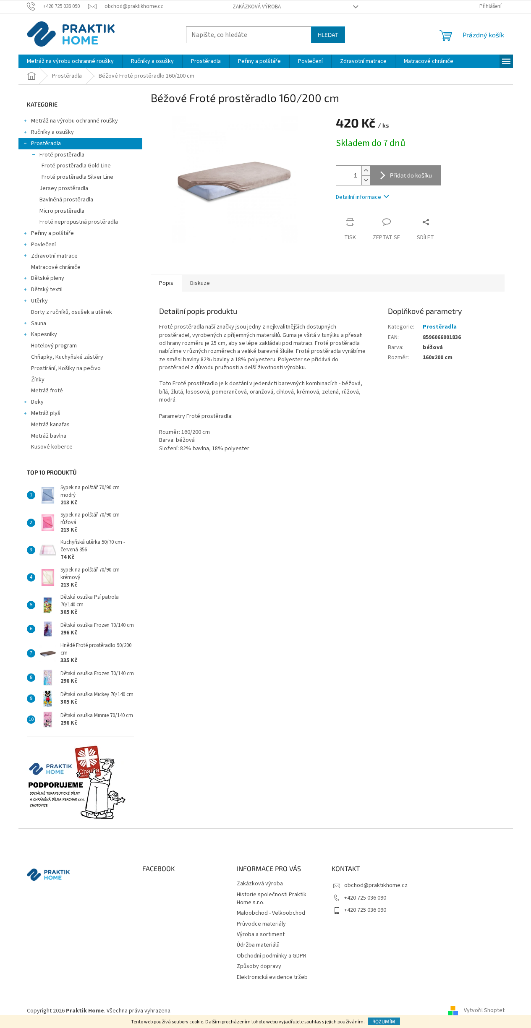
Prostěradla (46, 143)
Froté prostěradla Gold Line (76, 166)
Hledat (328, 34)
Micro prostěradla (61, 211)
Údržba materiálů (258, 945)
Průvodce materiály (261, 924)
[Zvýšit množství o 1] (365, 170)
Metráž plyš (45, 413)
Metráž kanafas (50, 424)
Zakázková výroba (257, 6)
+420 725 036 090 (365, 898)
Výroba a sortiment (261, 934)
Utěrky (39, 301)
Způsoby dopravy (259, 966)
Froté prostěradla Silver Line (77, 177)
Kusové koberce (52, 447)
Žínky (37, 380)
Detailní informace (358, 197)
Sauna (38, 323)
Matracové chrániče (56, 267)
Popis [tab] (166, 283)
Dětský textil (47, 289)
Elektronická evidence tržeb (272, 977)
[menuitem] (70, 61)
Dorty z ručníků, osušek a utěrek (71, 312)
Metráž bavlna (49, 436)
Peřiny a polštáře (52, 233)
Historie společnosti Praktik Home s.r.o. (271, 898)
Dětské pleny (47, 278)
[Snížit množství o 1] (365, 180)
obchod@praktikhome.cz (376, 885)
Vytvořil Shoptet (484, 1011)
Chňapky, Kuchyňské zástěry (67, 357)
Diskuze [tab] (200, 283)
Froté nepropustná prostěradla (78, 222)
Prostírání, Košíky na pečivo (66, 368)
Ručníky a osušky (52, 132)
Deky (37, 402)
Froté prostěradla (61, 155)
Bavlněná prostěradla (66, 200)
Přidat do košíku (411, 175)
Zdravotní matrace (54, 256)
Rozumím (383, 1021)
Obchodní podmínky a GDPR (271, 956)
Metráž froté (47, 390)
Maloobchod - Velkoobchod (271, 913)
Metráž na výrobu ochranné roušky (74, 121)
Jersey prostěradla (63, 188)
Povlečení (43, 244)
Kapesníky (44, 334)
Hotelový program (54, 346)
